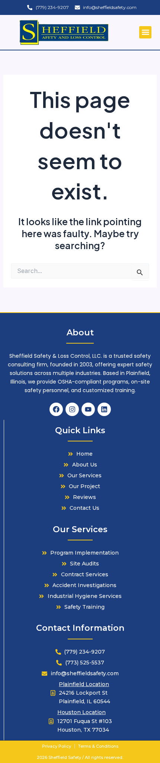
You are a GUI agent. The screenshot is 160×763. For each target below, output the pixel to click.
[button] (145, 32)
